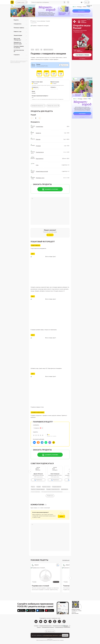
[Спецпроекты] (26, 24)
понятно (65, 635)
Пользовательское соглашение (59, 625)
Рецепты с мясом (46, 486)
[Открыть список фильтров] (64, 2)
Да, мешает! (50, 235)
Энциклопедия (18, 35)
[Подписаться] (57, 565)
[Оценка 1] (34, 435)
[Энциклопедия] (26, 35)
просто (33, 486)
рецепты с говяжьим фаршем (38, 489)
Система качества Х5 (19, 51)
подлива (38, 486)
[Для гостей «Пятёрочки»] (26, 39)
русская (33, 93)
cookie (60, 635)
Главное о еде (17, 31)
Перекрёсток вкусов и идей (18, 43)
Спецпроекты (17, 23)
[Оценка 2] (36, 435)
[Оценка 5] (43, 435)
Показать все (50, 495)
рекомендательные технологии (50, 635)
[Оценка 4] (40, 435)
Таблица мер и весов (52, 105)
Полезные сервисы (19, 27)
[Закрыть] (69, 625)
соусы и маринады (35, 491)
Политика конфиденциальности (45, 625)
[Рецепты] (26, 20)
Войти (61, 516)
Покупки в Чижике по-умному (19, 47)
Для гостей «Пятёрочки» (17, 39)
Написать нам (51, 631)
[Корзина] (81, 2)
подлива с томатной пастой (52, 489)
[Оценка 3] (38, 435)
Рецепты (16, 20)
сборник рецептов (56, 486)
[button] (30, 471)
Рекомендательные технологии (48, 627)
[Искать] (68, 2)
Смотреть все (65, 560)
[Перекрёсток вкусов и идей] (26, 43)
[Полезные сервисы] (26, 28)
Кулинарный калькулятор (37, 105)
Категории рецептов (59, 627)
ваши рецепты (64, 489)
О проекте (17, 54)
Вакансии (39, 627)
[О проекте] (26, 55)
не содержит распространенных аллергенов (52, 491)
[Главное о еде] (26, 31)
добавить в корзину (51, 189)
